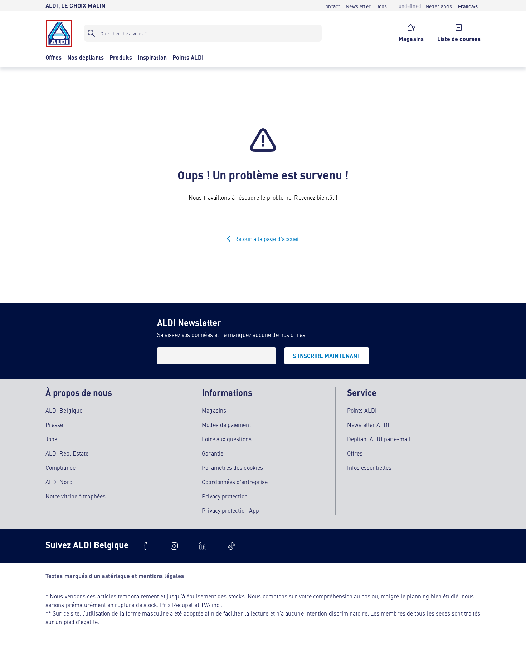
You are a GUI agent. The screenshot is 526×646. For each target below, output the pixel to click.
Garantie (212, 453)
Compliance (60, 467)
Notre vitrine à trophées (75, 496)
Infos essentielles (369, 467)
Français (468, 6)
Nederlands (438, 6)
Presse (54, 424)
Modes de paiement (226, 424)
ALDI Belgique (63, 410)
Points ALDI (362, 410)
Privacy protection (224, 496)
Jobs (51, 439)
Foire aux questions (227, 439)
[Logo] (59, 33)
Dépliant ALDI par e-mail (379, 439)
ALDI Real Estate (66, 453)
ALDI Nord (59, 482)
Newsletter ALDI (368, 424)
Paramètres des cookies (232, 467)
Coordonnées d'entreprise (235, 482)
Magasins (214, 410)
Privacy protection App (230, 510)
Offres (354, 453)
